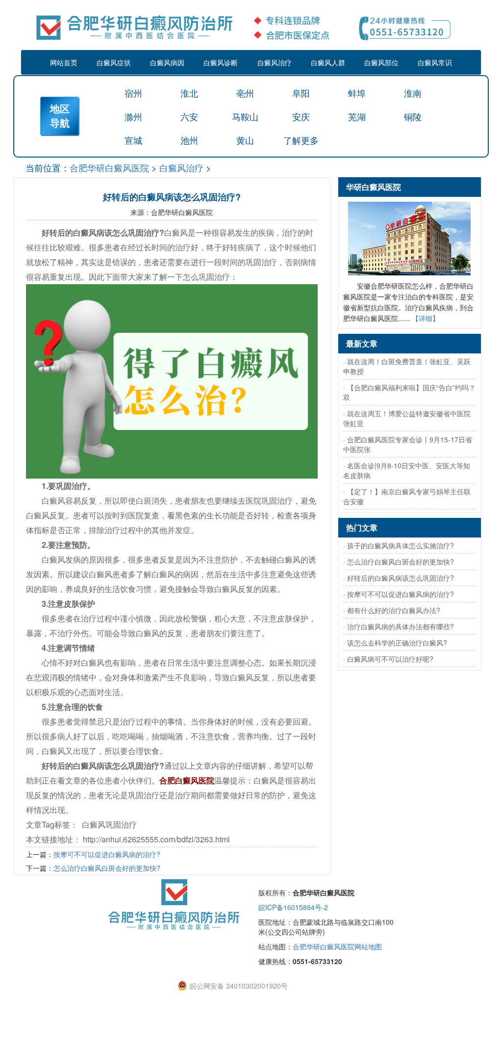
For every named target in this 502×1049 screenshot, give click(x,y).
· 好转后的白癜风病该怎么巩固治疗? (398, 578)
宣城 (133, 140)
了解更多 (301, 140)
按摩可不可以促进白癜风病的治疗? (106, 854)
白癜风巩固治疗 (109, 824)
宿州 (133, 92)
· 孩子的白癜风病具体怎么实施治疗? (398, 545)
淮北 (189, 92)
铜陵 (413, 116)
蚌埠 (357, 92)
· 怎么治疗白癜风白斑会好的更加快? (398, 561)
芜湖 (357, 116)
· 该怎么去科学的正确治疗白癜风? (395, 642)
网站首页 (63, 62)
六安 (189, 116)
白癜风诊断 (220, 62)
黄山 (245, 140)
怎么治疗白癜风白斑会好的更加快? (106, 868)
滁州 (133, 116)
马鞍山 (245, 116)
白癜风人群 (328, 62)
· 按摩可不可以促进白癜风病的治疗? (398, 594)
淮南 (413, 92)
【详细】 (425, 318)
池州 (189, 140)
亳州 (245, 92)
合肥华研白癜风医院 (109, 167)
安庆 (301, 116)
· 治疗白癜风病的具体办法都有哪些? (398, 626)
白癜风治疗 (274, 62)
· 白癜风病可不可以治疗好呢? (388, 659)
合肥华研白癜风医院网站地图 (337, 946)
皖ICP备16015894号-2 (293, 907)
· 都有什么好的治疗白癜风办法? (391, 610)
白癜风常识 (435, 62)
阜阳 (301, 92)
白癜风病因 (167, 62)
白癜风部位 (381, 62)
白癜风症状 (114, 62)
